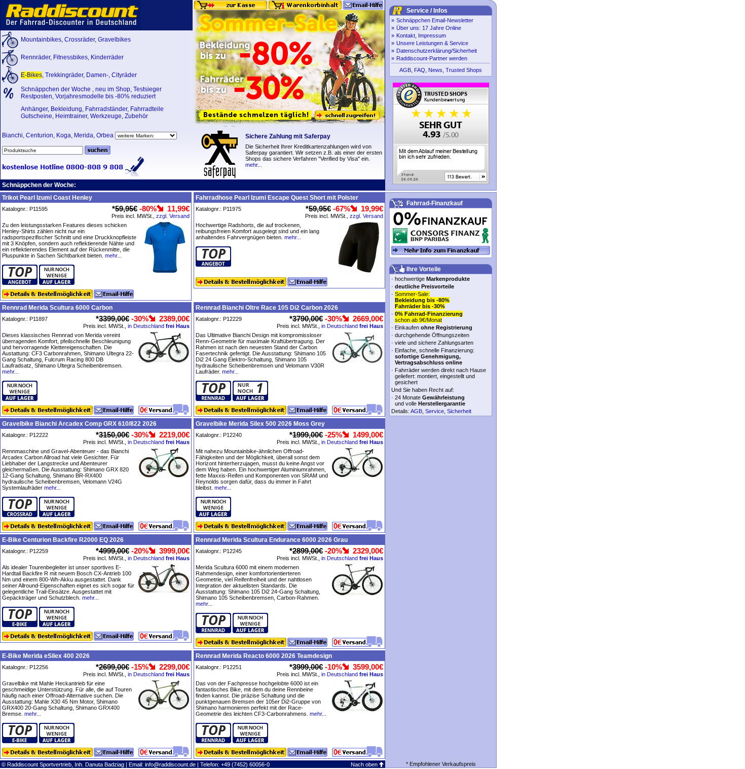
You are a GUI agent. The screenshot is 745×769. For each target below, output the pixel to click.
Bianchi (12, 135)
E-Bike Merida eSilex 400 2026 (46, 656)
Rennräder (35, 57)
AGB (405, 70)
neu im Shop (112, 89)
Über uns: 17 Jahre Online (428, 28)
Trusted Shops (463, 70)
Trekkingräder (64, 75)
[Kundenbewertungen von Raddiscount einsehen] (441, 182)
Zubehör (136, 116)
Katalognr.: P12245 (219, 551)
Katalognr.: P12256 (25, 667)
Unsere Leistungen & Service (432, 43)
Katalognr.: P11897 (25, 319)
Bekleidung (66, 109)
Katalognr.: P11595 (25, 209)
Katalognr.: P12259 (25, 551)
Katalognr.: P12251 (219, 667)
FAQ (419, 70)
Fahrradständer (106, 109)
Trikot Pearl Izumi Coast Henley (47, 197)
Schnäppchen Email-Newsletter (434, 20)
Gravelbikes (114, 39)
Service (434, 411)
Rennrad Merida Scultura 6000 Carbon (57, 307)
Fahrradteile (147, 109)
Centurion (39, 135)
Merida (83, 135)
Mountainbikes (41, 39)
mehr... (253, 165)
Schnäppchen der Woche (56, 89)
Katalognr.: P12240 (219, 435)
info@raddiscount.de (170, 764)
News (435, 70)
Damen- (97, 75)
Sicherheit (459, 411)
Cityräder (124, 75)
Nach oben (364, 764)
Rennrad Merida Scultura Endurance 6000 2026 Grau (272, 539)
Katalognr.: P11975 (218, 209)
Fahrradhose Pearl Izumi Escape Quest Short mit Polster (277, 197)
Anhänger (34, 109)
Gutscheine (36, 116)
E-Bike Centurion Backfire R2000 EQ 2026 (63, 539)
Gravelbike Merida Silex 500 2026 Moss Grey (260, 423)
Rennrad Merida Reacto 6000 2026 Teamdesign (264, 656)
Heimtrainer (71, 116)
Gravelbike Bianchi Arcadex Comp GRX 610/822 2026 (79, 423)
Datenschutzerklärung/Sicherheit (436, 51)
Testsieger (147, 89)
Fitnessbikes (70, 57)
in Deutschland (159, 326)
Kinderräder (107, 57)
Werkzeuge (106, 116)
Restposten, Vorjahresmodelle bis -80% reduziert (88, 96)
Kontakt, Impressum (421, 35)
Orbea (105, 135)
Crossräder (79, 39)
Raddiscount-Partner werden (431, 58)
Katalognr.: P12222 (25, 435)
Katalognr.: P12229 (219, 319)
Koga (63, 135)
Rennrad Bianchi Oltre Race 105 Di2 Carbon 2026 (267, 307)
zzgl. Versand (173, 216)
